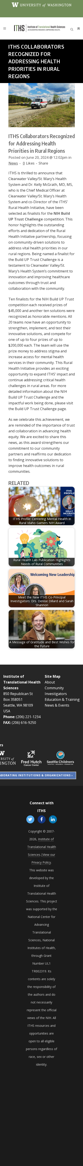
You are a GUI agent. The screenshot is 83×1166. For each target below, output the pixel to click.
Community (54, 687)
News (13, 163)
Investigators (56, 693)
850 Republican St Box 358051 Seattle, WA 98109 (18, 699)
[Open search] (72, 28)
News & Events (57, 705)
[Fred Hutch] (31, 757)
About (50, 682)
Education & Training (62, 699)
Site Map (52, 676)
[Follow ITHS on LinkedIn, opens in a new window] (53, 819)
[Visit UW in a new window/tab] (41, 4)
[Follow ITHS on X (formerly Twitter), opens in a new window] (30, 819)
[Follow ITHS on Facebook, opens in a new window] (41, 819)
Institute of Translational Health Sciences (22, 682)
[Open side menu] (78, 28)
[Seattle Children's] (60, 757)
